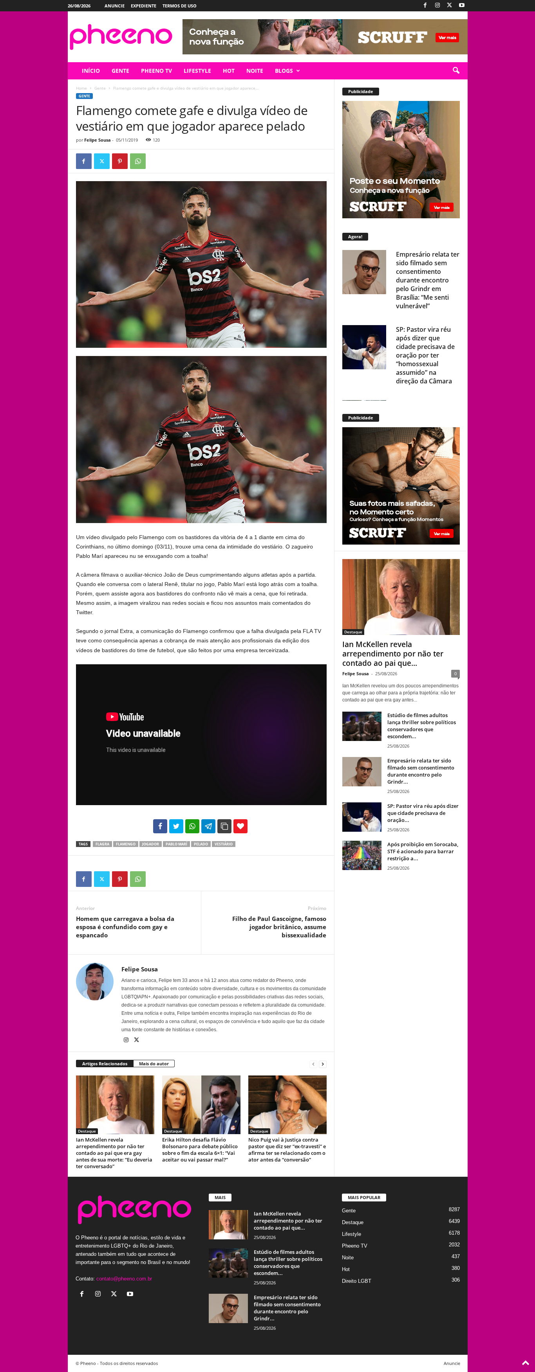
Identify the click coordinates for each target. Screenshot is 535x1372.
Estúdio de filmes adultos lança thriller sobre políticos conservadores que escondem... (421, 726)
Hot (346, 1269)
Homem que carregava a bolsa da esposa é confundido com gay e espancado (125, 927)
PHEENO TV (156, 70)
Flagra (102, 844)
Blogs (284, 70)
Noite (348, 1258)
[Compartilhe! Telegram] (208, 826)
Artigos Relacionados (104, 1063)
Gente (100, 88)
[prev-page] (313, 1064)
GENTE (120, 70)
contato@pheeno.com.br (124, 1279)
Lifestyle (351, 1234)
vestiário (224, 844)
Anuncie (115, 6)
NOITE (254, 70)
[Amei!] (240, 826)
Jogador (150, 844)
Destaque (87, 1131)
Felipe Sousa (97, 140)
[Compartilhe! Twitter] (176, 826)
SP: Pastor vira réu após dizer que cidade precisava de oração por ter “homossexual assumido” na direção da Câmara (425, 355)
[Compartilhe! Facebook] (160, 826)
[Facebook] (425, 5)
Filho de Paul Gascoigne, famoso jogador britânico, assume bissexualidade (279, 927)
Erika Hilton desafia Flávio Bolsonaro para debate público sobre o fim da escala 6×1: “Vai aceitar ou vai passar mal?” (200, 1149)
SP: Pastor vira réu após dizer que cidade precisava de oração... (423, 813)
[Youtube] (461, 5)
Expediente (143, 6)
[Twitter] (449, 5)
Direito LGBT (356, 1281)
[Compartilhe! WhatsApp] (192, 826)
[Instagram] (437, 5)
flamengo (126, 844)
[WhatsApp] (138, 161)
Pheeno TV (354, 1246)
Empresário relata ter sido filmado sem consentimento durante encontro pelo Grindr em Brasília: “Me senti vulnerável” (427, 280)
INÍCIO (91, 70)
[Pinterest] (120, 161)
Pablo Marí (176, 844)
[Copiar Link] (224, 826)
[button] (456, 70)
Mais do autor (154, 1063)
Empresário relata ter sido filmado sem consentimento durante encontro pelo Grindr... (420, 771)
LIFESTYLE (197, 70)
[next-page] (323, 1064)
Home (81, 88)
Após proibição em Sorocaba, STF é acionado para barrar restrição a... (422, 851)
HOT (229, 70)
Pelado (201, 844)
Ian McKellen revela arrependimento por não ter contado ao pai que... (392, 653)
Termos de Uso (180, 6)
